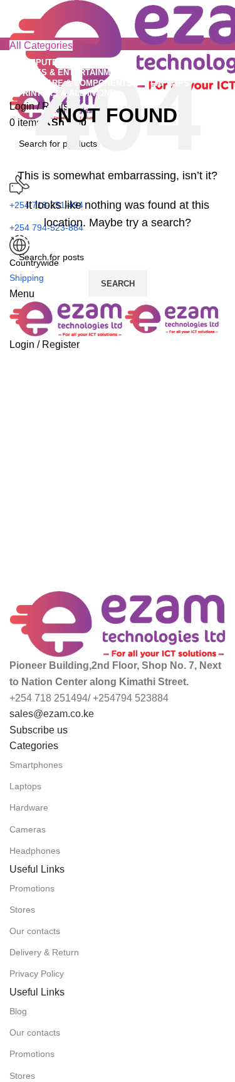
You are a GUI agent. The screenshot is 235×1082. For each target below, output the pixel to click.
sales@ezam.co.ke (51, 713)
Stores (22, 910)
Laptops (25, 786)
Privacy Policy (36, 974)
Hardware (28, 807)
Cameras (27, 829)
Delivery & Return (44, 952)
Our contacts (34, 931)
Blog (18, 1011)
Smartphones (36, 765)
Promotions (32, 888)
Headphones (34, 851)
